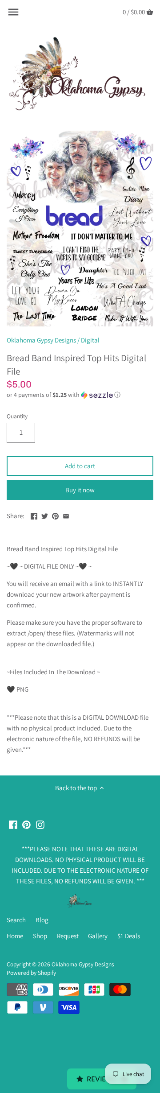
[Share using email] (66, 515)
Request (68, 936)
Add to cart (80, 466)
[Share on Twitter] (44, 515)
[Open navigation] (13, 12)
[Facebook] (13, 824)
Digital (90, 340)
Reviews (102, 1079)
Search (16, 920)
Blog (42, 920)
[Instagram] (40, 824)
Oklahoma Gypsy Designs (41, 340)
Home (15, 936)
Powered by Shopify (31, 973)
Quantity (17, 416)
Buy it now (80, 490)
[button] (80, 395)
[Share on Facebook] (34, 515)
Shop (40, 936)
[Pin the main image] (55, 515)
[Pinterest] (26, 824)
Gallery (98, 936)
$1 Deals (128, 936)
